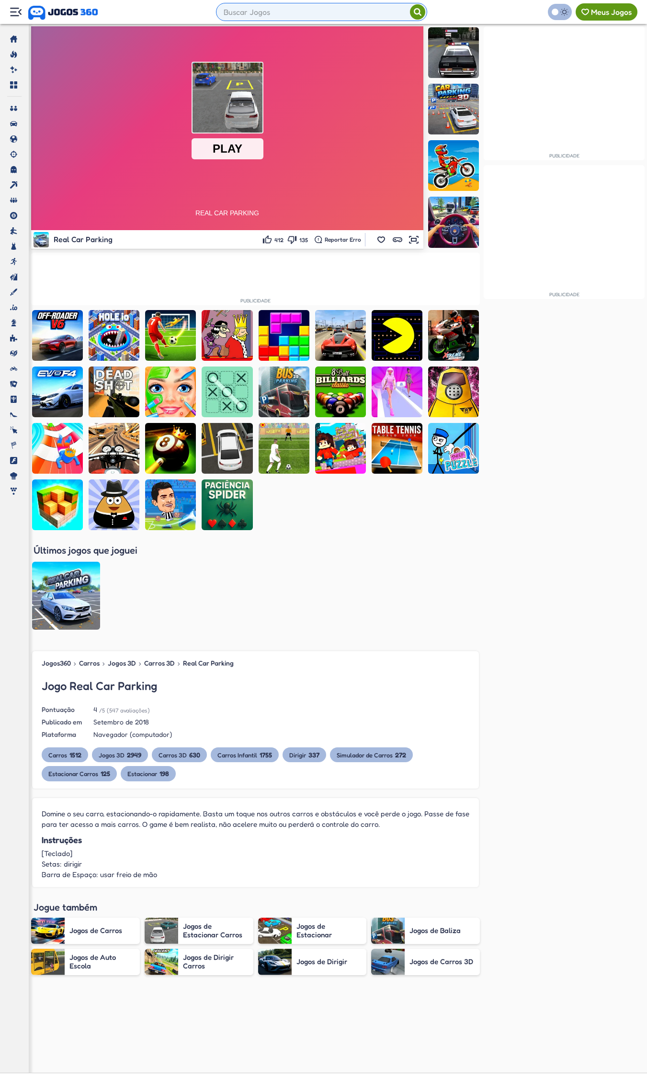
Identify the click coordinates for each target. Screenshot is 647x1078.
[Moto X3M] (453, 165)
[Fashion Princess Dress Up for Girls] (397, 392)
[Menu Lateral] (15, 12)
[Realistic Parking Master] (227, 448)
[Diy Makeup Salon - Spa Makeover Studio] (170, 392)
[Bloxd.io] (340, 448)
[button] (381, 239)
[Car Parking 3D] (453, 109)
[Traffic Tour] (340, 335)
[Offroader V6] (57, 335)
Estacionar (148, 773)
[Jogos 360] (63, 13)
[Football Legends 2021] (170, 504)
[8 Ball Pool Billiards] (340, 392)
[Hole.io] (114, 335)
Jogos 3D (122, 663)
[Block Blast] (284, 335)
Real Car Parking (208, 663)
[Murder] (227, 335)
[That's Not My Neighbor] (453, 392)
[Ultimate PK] (170, 335)
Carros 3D (159, 663)
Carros (89, 663)
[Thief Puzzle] (453, 448)
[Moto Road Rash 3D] (114, 448)
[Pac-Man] (397, 335)
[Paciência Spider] (227, 504)
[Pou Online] (114, 504)
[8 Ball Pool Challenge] (170, 448)
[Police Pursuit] (453, 52)
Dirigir (304, 755)
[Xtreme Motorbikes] (453, 335)
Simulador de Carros (371, 755)
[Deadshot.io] (114, 392)
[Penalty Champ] (284, 448)
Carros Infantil (244, 755)
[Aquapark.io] (57, 448)
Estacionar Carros (79, 773)
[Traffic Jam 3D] (453, 222)
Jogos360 (56, 663)
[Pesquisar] (417, 12)
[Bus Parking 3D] (284, 392)
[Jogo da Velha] (227, 392)
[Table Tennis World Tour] (397, 448)
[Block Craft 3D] (57, 504)
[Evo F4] (57, 392)
